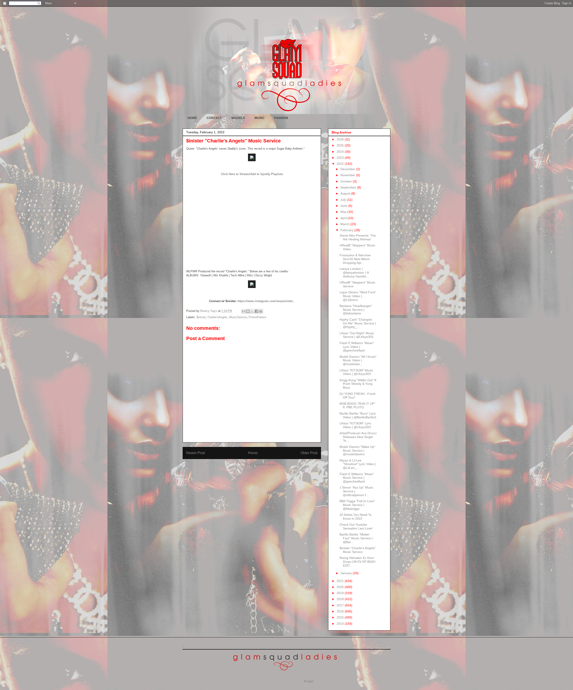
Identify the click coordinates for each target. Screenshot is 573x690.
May (343, 212)
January (346, 573)
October (346, 181)
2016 (341, 611)
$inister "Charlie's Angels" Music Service (358, 550)
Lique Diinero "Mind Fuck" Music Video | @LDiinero (358, 296)
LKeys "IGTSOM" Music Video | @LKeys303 (356, 372)
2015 (341, 617)
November (348, 175)
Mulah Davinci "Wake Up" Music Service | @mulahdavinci (357, 450)
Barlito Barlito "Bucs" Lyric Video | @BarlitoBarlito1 (358, 415)
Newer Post (195, 453)
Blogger (309, 681)
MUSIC (259, 118)
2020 (341, 587)
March (345, 224)
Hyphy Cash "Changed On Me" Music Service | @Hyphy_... (358, 323)
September (348, 187)
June (344, 205)
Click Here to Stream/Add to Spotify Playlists (252, 174)
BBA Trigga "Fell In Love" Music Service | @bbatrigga (357, 504)
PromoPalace (257, 317)
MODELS (238, 118)
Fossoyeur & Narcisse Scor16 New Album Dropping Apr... (355, 259)
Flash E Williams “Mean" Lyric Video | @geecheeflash (357, 346)
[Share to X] (252, 311)
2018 (341, 599)
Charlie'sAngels (217, 317)
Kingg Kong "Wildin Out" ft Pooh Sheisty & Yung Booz (358, 383)
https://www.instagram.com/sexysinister (265, 301)
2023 (341, 157)
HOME (192, 118)
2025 (341, 145)
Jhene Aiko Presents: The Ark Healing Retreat (358, 237)
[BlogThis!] (248, 311)
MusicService (238, 317)
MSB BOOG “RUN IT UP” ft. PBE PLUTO (357, 405)
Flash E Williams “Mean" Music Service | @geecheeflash (357, 477)
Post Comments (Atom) (261, 464)
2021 (341, 581)
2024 (341, 151)
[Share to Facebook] (256, 311)
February (347, 230)
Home (253, 453)
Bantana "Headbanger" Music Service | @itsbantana (356, 309)
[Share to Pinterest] (261, 311)
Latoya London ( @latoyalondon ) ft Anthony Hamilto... (354, 272)
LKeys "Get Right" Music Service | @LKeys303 (357, 335)
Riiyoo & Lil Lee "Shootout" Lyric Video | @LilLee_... (358, 464)
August (345, 193)
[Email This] (244, 311)
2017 (341, 605)
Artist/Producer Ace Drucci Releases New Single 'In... (358, 436)
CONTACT (214, 118)
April (344, 218)
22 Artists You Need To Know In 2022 (356, 516)
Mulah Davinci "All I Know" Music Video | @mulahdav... (358, 360)
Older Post (309, 453)
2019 (341, 593)
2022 (341, 163)
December (348, 169)
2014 (341, 623)
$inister (201, 317)
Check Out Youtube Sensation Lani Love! (356, 526)
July (343, 199)
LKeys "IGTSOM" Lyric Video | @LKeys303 (355, 425)
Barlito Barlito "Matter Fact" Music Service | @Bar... (356, 538)
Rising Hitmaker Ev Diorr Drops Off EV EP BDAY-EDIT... (358, 561)
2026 (341, 139)
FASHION (281, 118)
